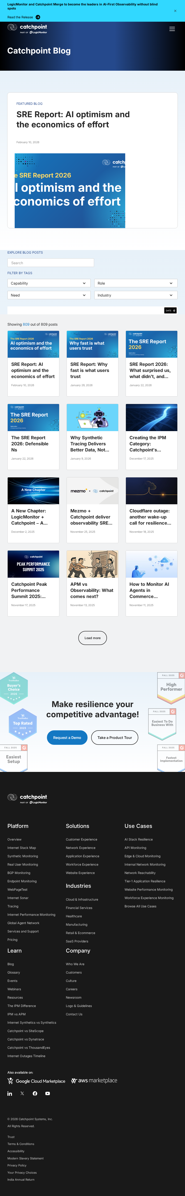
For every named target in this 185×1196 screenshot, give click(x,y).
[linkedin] (9, 1093)
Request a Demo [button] (67, 737)
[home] (27, 28)
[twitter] (22, 1093)
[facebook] (35, 1093)
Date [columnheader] (168, 310)
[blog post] (33, 363)
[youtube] (47, 1093)
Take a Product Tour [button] (114, 737)
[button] (175, 11)
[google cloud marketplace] (36, 1080)
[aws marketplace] (94, 1081)
